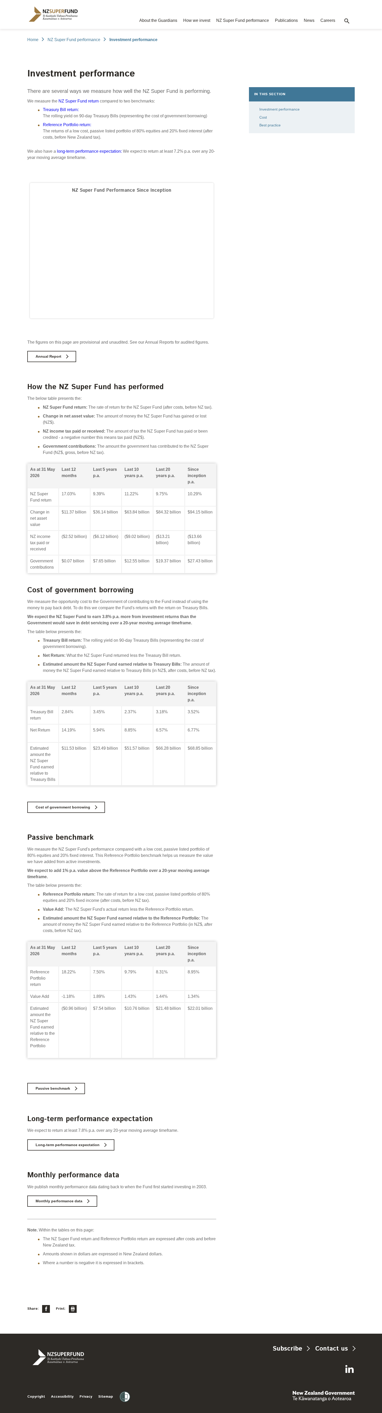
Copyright (36, 1396)
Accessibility (62, 1396)
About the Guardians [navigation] (158, 20)
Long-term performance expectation (68, 1145)
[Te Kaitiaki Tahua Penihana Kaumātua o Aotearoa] (72, 1357)
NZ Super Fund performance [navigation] (242, 20)
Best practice (270, 125)
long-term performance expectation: (89, 151)
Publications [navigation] (286, 20)
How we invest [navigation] (196, 20)
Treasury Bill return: (61, 109)
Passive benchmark (53, 1088)
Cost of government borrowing (63, 807)
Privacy (86, 1396)
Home (32, 39)
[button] (347, 21)
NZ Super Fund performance (74, 39)
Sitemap (105, 1396)
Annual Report (48, 356)
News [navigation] (309, 20)
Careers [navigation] (327, 20)
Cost (263, 117)
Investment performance (279, 109)
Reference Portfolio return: (67, 125)
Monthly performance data (59, 1201)
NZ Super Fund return (78, 101)
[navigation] (53, 14)
